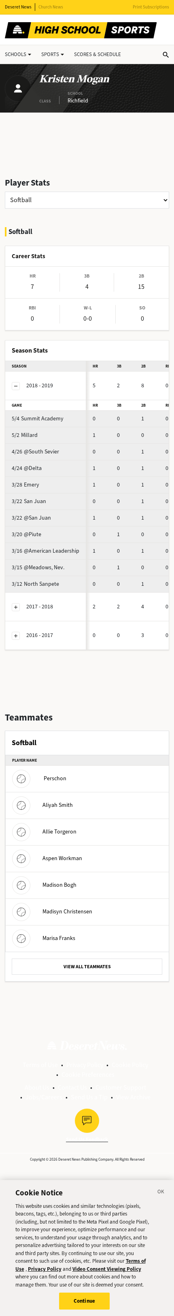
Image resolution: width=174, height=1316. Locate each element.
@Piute (26, 534)
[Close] (161, 1193)
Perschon (55, 778)
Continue (84, 1300)
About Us (37, 1087)
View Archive (133, 1097)
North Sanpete (35, 584)
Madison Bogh (59, 884)
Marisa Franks (58, 938)
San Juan (29, 501)
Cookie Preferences (88, 1074)
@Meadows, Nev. (38, 567)
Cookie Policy (130, 1065)
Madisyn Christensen (67, 911)
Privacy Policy (84, 1065)
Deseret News (18, 7)
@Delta (27, 468)
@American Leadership (45, 551)
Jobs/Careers (43, 1097)
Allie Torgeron (59, 831)
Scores (97, 54)
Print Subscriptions (151, 7)
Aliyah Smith (57, 804)
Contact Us (72, 1087)
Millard (25, 435)
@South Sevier (35, 451)
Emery (25, 485)
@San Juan (31, 518)
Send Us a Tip (89, 1097)
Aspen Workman (62, 858)
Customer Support (120, 1087)
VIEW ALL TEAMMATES (87, 966)
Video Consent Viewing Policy (106, 1269)
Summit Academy (38, 418)
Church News (50, 7)
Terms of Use (40, 1065)
